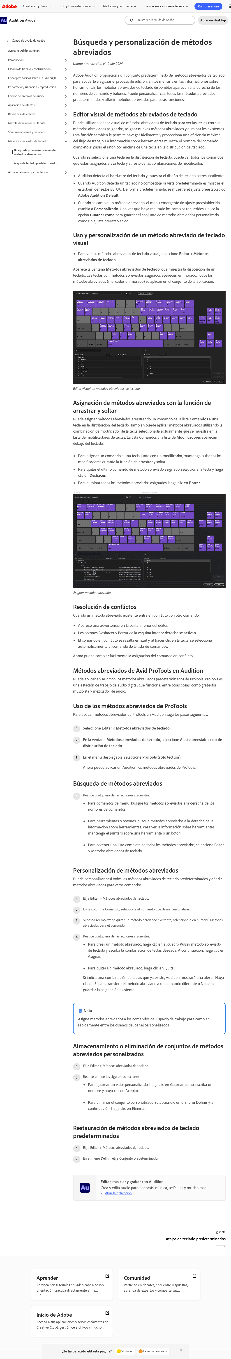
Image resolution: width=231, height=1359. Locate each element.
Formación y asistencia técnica (164, 6)
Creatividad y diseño (35, 6)
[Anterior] (110, 1243)
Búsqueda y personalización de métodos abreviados (35, 152)
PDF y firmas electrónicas (75, 6)
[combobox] (160, 20)
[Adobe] (9, 6)
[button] (38, 60)
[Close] (180, 1350)
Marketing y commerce (118, 6)
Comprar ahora (208, 6)
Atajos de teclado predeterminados (36, 163)
